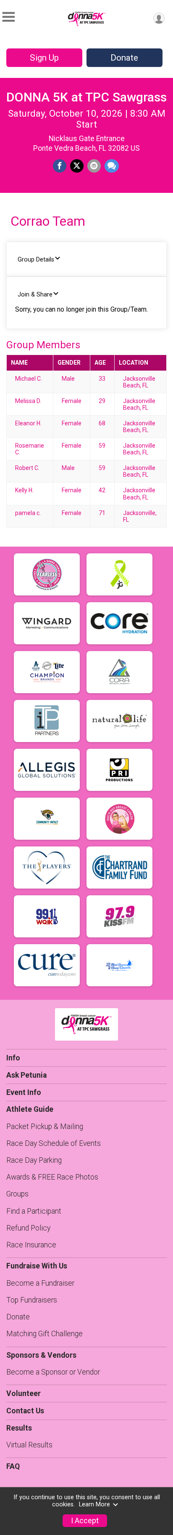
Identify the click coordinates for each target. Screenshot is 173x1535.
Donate (124, 58)
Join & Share (35, 294)
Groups (17, 1194)
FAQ (13, 1466)
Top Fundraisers (31, 1300)
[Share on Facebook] (59, 166)
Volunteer (23, 1393)
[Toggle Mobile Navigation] (8, 17)
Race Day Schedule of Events (53, 1143)
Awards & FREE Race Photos (52, 1177)
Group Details (36, 259)
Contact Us (25, 1411)
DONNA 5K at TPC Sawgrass (86, 97)
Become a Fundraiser (40, 1283)
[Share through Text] (112, 166)
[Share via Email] (94, 166)
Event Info (23, 1092)
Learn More (94, 1504)
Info (13, 1058)
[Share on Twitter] (77, 166)
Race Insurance (31, 1245)
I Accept (85, 1520)
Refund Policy (28, 1228)
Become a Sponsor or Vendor (53, 1372)
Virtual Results (29, 1445)
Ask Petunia (26, 1075)
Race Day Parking (34, 1160)
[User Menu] (159, 18)
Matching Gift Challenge (44, 1333)
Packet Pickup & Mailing (44, 1126)
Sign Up (44, 58)
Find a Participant (33, 1211)
